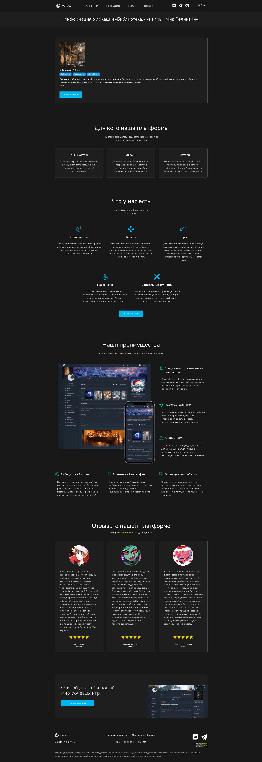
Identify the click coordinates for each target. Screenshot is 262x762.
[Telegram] (204, 737)
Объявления (138, 735)
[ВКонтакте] (174, 5)
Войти (201, 5)
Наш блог (141, 741)
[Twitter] (180, 5)
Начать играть (131, 313)
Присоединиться (70, 94)
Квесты (130, 5)
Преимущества (112, 5)
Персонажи (147, 5)
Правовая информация (118, 735)
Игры (117, 741)
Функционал (91, 5)
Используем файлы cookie (68, 752)
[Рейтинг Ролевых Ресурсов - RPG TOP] (202, 746)
